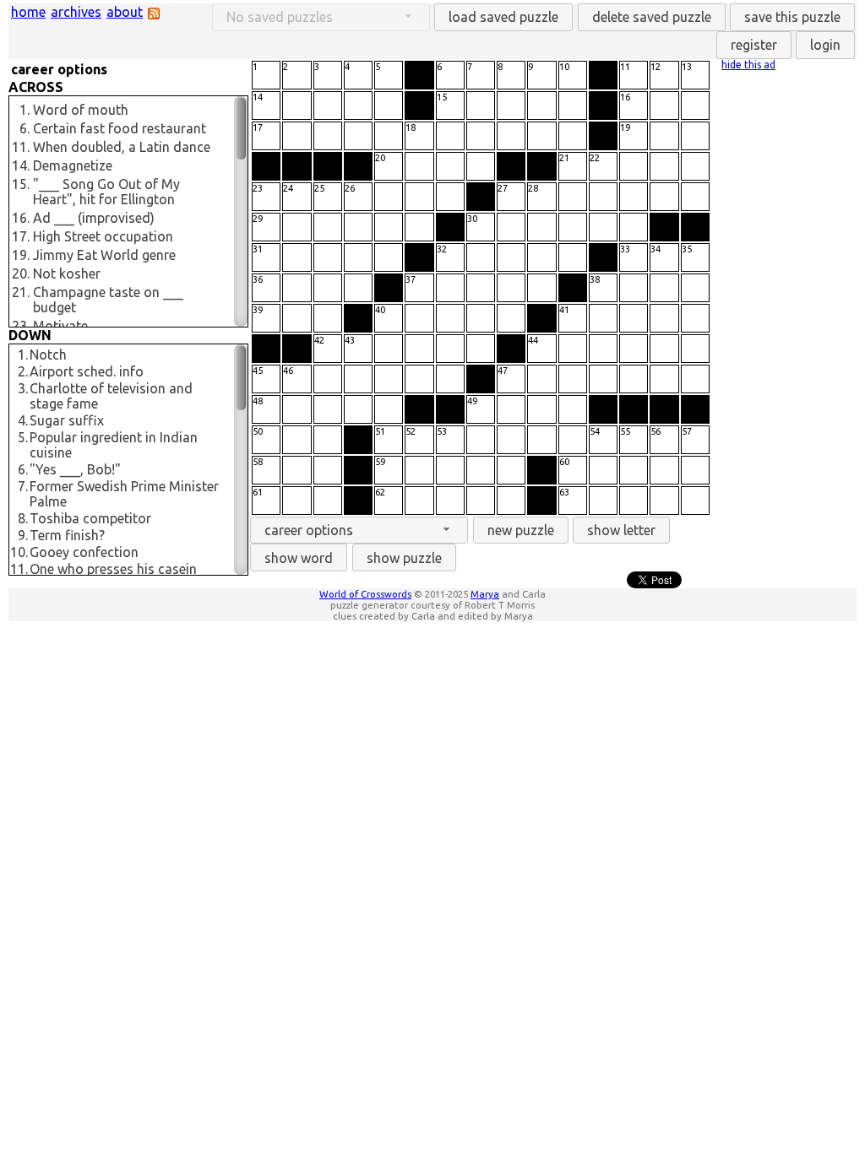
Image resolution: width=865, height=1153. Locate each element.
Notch (48, 354)
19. (21, 255)
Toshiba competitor (90, 518)
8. (23, 518)
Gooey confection (84, 552)
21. (21, 292)
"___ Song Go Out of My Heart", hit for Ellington (106, 191)
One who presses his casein (113, 568)
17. (21, 236)
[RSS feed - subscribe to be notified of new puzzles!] (154, 14)
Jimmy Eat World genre (104, 255)
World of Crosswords (365, 593)
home (28, 11)
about (124, 11)
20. (21, 273)
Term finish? (67, 535)
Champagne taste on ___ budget (108, 299)
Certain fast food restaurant (119, 128)
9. (23, 535)
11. (21, 146)
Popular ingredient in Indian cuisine (114, 445)
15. (21, 184)
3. (23, 388)
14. (21, 165)
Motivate (60, 325)
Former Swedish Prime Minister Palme (124, 494)
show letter (621, 530)
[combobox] (359, 530)
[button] (503, 17)
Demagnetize (72, 165)
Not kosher (67, 273)
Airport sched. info (87, 371)
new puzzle (520, 530)
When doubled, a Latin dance (121, 146)
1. (24, 109)
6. (24, 128)
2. (23, 371)
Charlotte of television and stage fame (111, 396)
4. (23, 420)
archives (76, 11)
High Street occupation (103, 236)
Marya (485, 593)
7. (23, 486)
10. (19, 552)
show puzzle (404, 558)
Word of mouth (80, 109)
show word (298, 558)
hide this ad (748, 64)
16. (21, 217)
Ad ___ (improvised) (94, 217)
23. (21, 325)
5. (23, 437)
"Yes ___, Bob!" (75, 469)
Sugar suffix (67, 420)
